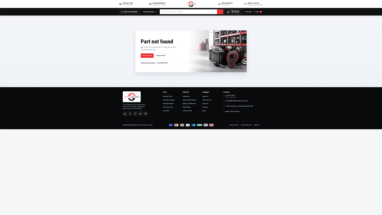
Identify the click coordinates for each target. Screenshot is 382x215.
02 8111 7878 (163, 63)
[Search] (220, 11)
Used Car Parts (168, 107)
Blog (203, 110)
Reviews (205, 107)
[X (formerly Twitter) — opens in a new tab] (135, 113)
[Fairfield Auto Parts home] (191, 4)
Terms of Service (246, 125)
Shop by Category (169, 100)
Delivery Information (189, 100)
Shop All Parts (167, 96)
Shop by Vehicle (148, 12)
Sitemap (256, 125)
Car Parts (166, 110)
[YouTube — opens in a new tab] (130, 113)
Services (205, 103)
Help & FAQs (187, 107)
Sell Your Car (206, 100)
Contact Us (186, 96)
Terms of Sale (187, 110)
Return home (160, 55)
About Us (205, 96)
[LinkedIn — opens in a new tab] (145, 113)
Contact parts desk (148, 63)
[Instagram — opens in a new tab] (140, 113)
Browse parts (147, 55)
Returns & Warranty (189, 103)
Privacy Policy (233, 125)
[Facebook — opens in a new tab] (125, 113)
